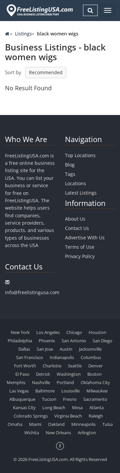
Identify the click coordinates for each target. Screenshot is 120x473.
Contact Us (77, 228)
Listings (23, 33)
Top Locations (80, 155)
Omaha (15, 424)
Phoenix (47, 341)
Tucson (49, 399)
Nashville (41, 382)
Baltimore (45, 391)
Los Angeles (48, 332)
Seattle (75, 366)
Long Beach (53, 407)
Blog (70, 164)
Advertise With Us (85, 237)
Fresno (70, 399)
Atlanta (96, 407)
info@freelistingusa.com (32, 292)
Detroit (43, 374)
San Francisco (29, 357)
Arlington (87, 433)
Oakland (56, 424)
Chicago (74, 332)
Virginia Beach (68, 416)
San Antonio (74, 341)
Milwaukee (97, 391)
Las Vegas (19, 391)
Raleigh (96, 416)
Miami (35, 424)
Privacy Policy (80, 256)
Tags (70, 174)
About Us (75, 219)
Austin (66, 349)
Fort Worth (25, 366)
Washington (69, 374)
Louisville (70, 391)
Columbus (91, 357)
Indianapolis (62, 357)
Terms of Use (79, 247)
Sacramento (95, 399)
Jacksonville (90, 349)
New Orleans (58, 433)
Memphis (16, 382)
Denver (95, 366)
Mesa (77, 407)
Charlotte (52, 366)
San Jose (45, 349)
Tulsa (107, 424)
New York (20, 332)
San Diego (102, 341)
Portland (65, 382)
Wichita (31, 433)
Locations (75, 183)
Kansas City (24, 407)
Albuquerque (22, 399)
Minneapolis (83, 424)
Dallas (24, 349)
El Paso (22, 374)
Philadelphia (20, 341)
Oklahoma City (95, 382)
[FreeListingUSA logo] (39, 10)
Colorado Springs (31, 416)
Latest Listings (81, 193)
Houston (97, 332)
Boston (94, 374)
